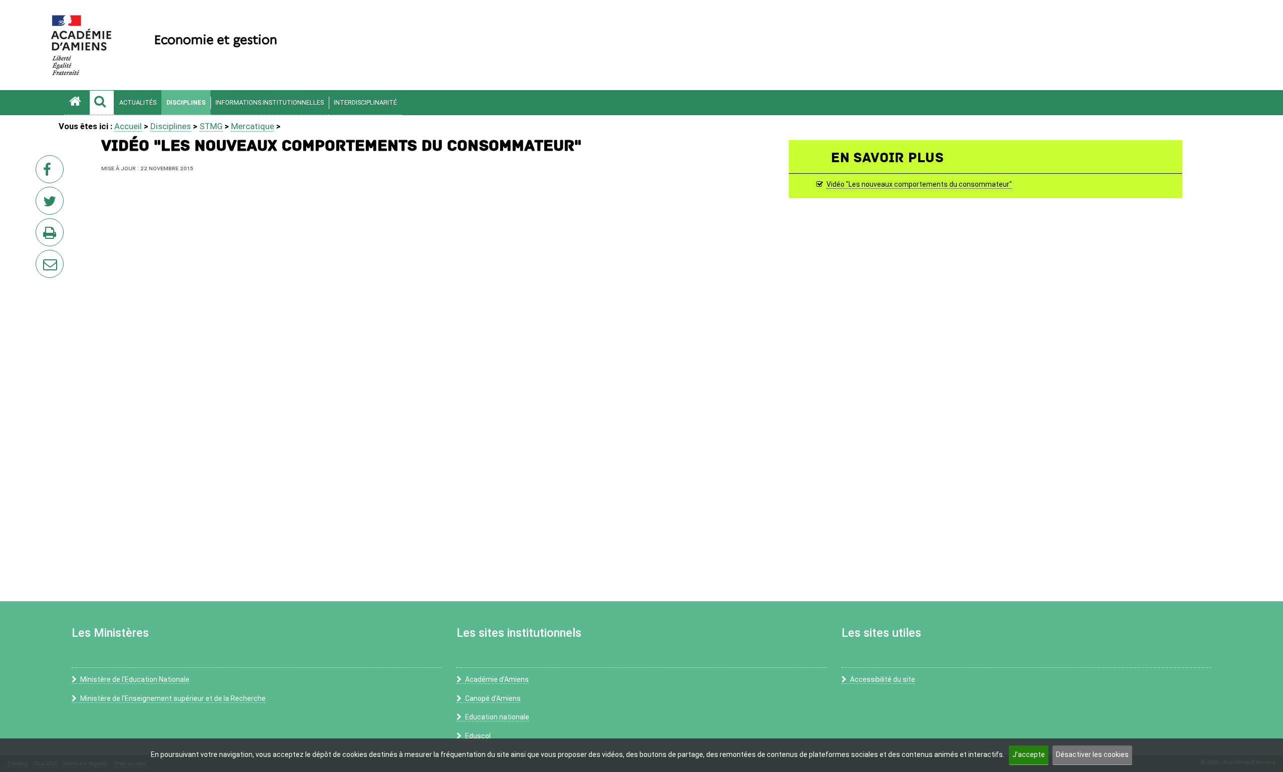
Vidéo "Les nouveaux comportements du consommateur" (919, 185)
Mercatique (252, 126)
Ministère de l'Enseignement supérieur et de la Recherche (173, 698)
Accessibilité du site (882, 679)
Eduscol (478, 736)
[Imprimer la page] (51, 235)
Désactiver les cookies (1092, 754)
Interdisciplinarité (365, 102)
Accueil (128, 126)
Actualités (137, 102)
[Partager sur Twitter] (51, 204)
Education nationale (497, 717)
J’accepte (1028, 754)
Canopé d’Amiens (493, 698)
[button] (101, 102)
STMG (211, 126)
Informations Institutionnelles (270, 102)
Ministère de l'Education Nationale (134, 679)
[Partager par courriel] (43, 257)
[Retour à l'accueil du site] (76, 102)
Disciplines (185, 102)
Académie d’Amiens (497, 679)
